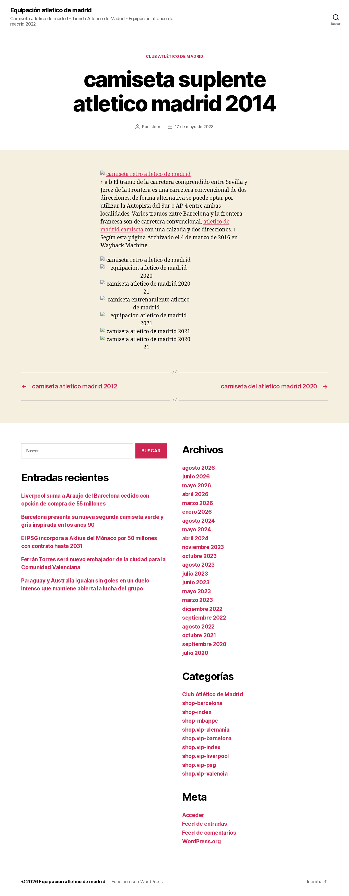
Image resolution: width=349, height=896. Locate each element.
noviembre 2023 (203, 547)
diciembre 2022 (202, 609)
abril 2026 (195, 494)
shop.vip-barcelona (206, 738)
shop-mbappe (200, 721)
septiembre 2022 (204, 617)
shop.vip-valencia (204, 773)
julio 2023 (195, 573)
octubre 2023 (199, 556)
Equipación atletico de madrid (50, 10)
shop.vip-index (201, 747)
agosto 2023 (198, 565)
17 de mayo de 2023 (194, 126)
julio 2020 (195, 653)
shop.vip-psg (199, 765)
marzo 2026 (197, 503)
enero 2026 (197, 512)
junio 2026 (196, 476)
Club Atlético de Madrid (174, 56)
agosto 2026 (198, 468)
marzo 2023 (197, 600)
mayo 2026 (196, 485)
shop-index (196, 712)
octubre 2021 (199, 635)
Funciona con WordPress (136, 881)
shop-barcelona (202, 703)
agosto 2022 (198, 626)
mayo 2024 (196, 529)
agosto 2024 (198, 521)
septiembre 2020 (204, 644)
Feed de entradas (204, 824)
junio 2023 (195, 582)
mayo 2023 (196, 591)
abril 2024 (195, 538)
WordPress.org (201, 841)
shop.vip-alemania (205, 729)
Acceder (193, 815)
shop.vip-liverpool (205, 756)
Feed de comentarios (209, 833)
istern (154, 126)
